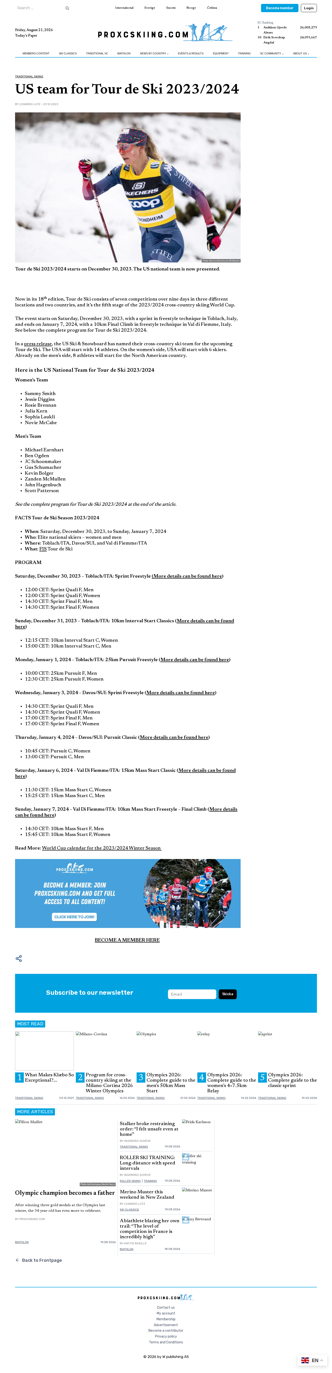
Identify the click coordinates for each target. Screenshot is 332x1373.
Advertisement (166, 1325)
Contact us (166, 1308)
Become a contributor (166, 1331)
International (124, 7)
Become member (280, 8)
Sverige (149, 7)
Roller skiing (130, 1181)
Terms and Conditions (166, 1342)
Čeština (212, 7)
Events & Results (190, 53)
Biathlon (124, 53)
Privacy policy (166, 1336)
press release (38, 344)
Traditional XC (97, 53)
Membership (166, 1319)
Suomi (170, 7)
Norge (191, 7)
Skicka (227, 994)
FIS (43, 549)
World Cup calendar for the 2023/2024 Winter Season (102, 848)
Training (244, 53)
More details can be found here (174, 737)
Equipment (221, 53)
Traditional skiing (29, 76)
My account (166, 1313)
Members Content (36, 53)
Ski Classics (68, 53)
